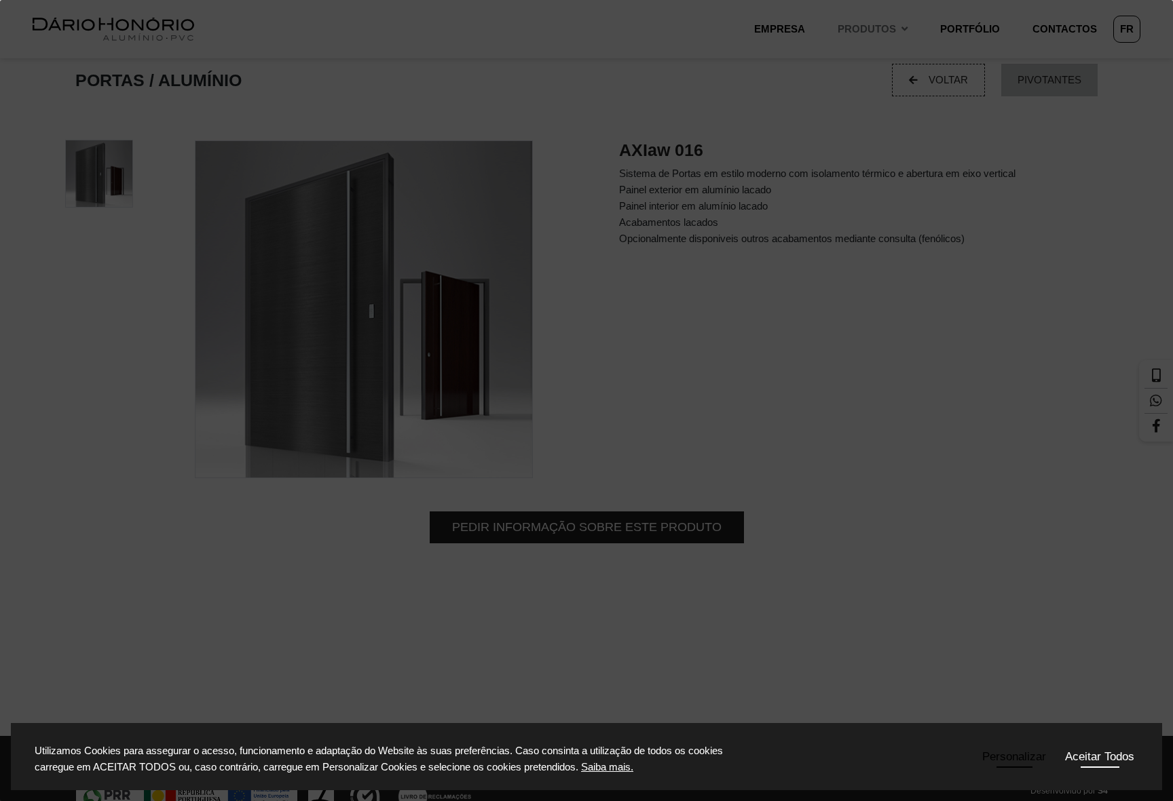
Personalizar (1014, 756)
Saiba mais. (607, 767)
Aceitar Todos (1099, 756)
